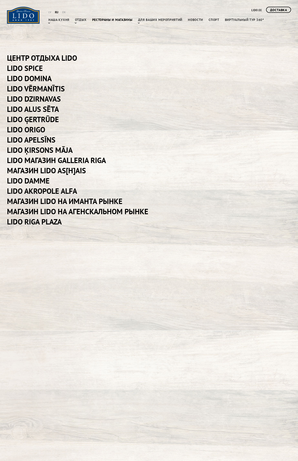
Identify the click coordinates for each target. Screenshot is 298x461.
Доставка (278, 10)
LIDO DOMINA (29, 78)
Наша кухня (58, 20)
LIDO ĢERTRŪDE (33, 119)
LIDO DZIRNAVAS (34, 99)
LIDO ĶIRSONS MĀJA (40, 150)
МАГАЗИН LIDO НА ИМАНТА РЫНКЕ (64, 201)
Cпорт (214, 20)
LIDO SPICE (25, 68)
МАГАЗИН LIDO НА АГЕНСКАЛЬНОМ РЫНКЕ (77, 211)
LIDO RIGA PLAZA (34, 222)
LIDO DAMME (28, 181)
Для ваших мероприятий (160, 20)
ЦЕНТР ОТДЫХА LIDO (42, 58)
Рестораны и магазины (112, 20)
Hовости (195, 20)
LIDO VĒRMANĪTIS (36, 89)
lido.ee (256, 10)
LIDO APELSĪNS (31, 140)
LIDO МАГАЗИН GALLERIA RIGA (56, 160)
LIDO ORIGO (26, 129)
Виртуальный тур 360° (244, 20)
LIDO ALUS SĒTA (33, 109)
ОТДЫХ (81, 20)
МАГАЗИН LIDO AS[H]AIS (46, 170)
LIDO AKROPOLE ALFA (42, 191)
